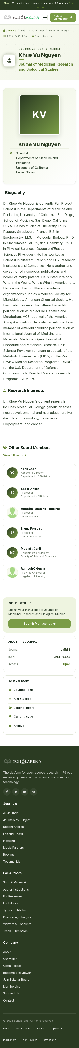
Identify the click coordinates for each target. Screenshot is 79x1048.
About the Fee (23, 1028)
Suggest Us (11, 993)
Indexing (9, 840)
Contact (8, 1000)
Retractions (49, 1039)
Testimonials (12, 861)
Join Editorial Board (16, 979)
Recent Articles (13, 826)
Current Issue (23, 716)
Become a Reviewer (17, 972)
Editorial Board (32, 30)
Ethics (41, 1028)
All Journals (15, 62)
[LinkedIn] (24, 792)
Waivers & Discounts (17, 924)
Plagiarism (9, 1039)
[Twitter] (15, 792)
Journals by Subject (21, 70)
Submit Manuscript (60, 17)
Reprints (9, 854)
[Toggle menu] (45, 17)
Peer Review (29, 1039)
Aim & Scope (22, 698)
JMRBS (11, 30)
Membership (11, 986)
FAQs (6, 1028)
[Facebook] (7, 792)
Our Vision (10, 958)
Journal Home (24, 689)
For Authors (15, 91)
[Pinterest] (33, 792)
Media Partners (13, 847)
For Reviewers (17, 107)
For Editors (15, 99)
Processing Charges (21, 115)
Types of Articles (15, 910)
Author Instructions (16, 889)
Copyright (56, 1028)
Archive (19, 725)
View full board (13, 455)
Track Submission (15, 931)
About (7, 952)
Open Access (12, 965)
